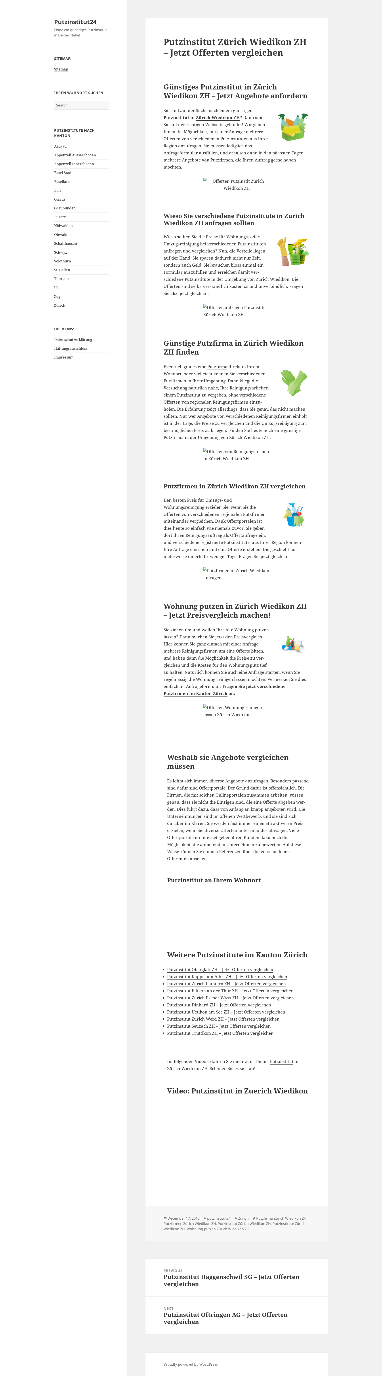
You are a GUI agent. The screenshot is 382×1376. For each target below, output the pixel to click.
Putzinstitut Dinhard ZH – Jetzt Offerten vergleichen (219, 1005)
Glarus (59, 199)
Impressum (63, 357)
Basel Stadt (63, 172)
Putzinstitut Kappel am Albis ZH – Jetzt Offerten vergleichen (227, 976)
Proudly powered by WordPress (191, 1364)
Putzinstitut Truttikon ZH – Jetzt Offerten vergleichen (220, 1033)
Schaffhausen (65, 243)
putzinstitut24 (219, 1218)
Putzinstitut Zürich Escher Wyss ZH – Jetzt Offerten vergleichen (230, 998)
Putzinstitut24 (75, 22)
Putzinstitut (189, 395)
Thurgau (61, 278)
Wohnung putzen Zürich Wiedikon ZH (218, 1228)
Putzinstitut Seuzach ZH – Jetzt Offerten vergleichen (219, 1026)
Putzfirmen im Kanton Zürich (195, 693)
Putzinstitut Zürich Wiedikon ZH (244, 1223)
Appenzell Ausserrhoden (75, 155)
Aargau (60, 146)
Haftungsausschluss (70, 348)
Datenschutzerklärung (73, 339)
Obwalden (63, 234)
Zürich (59, 305)
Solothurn (62, 261)
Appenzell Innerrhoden (74, 163)
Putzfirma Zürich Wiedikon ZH (281, 1218)
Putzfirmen (254, 514)
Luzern (60, 216)
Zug (57, 296)
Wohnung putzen (251, 630)
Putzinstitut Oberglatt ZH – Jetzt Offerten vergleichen (220, 969)
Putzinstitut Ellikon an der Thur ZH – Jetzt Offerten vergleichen (230, 991)
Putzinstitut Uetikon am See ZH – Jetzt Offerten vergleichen (226, 1012)
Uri (56, 287)
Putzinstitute (197, 279)
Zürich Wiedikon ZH (218, 117)
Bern (58, 190)
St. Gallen (62, 270)
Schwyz (60, 252)
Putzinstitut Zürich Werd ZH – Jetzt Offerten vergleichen (223, 1019)
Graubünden (65, 208)
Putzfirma (217, 367)
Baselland (62, 181)
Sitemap (61, 69)
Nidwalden (63, 225)
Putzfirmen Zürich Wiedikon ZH (190, 1223)
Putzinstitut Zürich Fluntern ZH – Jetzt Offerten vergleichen (226, 984)
